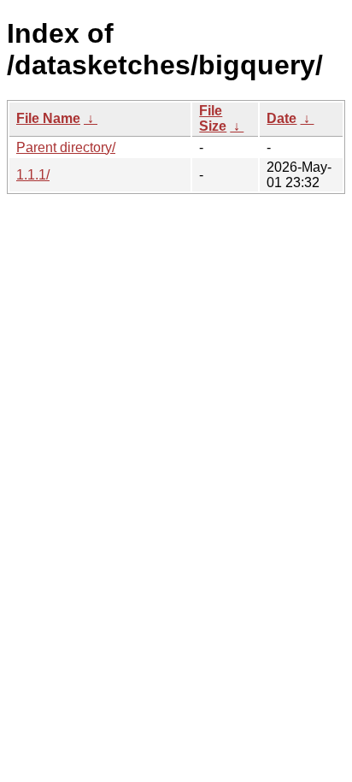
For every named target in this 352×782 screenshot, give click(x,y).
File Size (212, 118)
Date (281, 118)
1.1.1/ (33, 175)
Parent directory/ (65, 147)
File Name (48, 118)
